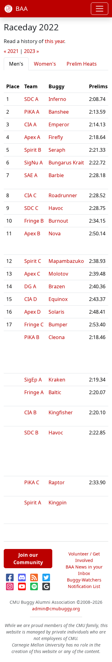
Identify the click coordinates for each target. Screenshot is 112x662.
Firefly (56, 137)
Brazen (57, 286)
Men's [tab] (16, 63)
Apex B (32, 233)
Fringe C (34, 324)
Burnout (58, 220)
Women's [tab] (45, 63)
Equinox (58, 299)
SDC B (31, 432)
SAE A (30, 175)
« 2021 (11, 51)
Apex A (32, 137)
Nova (55, 233)
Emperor (59, 124)
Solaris (56, 311)
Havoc (56, 208)
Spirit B (32, 149)
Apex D (32, 311)
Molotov (58, 273)
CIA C (30, 195)
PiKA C (31, 482)
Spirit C (32, 261)
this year (54, 41)
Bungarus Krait (66, 162)
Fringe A (34, 392)
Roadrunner (63, 195)
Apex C (32, 273)
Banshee (59, 111)
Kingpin (58, 502)
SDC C (31, 208)
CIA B (30, 412)
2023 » (31, 51)
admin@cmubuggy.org (56, 609)
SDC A (31, 99)
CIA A (30, 124)
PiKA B (31, 337)
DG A (30, 286)
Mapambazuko (66, 261)
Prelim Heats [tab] (82, 63)
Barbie (56, 175)
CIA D (30, 299)
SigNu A (33, 162)
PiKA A (31, 111)
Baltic (55, 392)
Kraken (57, 379)
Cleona (57, 337)
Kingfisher (61, 412)
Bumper (58, 324)
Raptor (57, 482)
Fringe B (34, 220)
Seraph (57, 149)
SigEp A (33, 379)
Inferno (57, 99)
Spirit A (32, 502)
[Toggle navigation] (99, 8)
